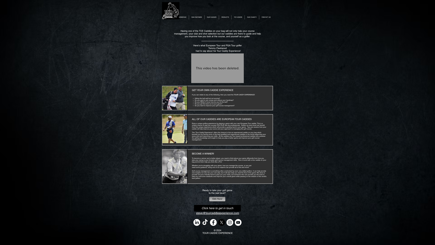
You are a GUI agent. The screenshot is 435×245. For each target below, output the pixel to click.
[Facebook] (213, 222)
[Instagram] (229, 222)
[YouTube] (238, 222)
